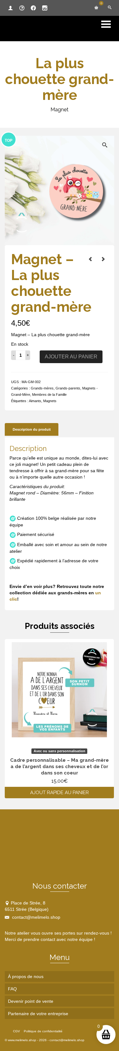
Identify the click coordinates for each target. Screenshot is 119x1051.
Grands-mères (42, 388)
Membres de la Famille (49, 394)
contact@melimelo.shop (35, 917)
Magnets (49, 401)
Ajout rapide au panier (59, 792)
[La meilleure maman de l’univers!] (90, 259)
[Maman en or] (103, 259)
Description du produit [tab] (32, 429)
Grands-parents (68, 388)
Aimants (35, 401)
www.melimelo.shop (22, 1040)
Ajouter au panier (71, 356)
